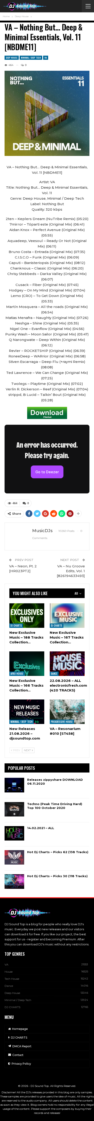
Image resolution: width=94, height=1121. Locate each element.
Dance (54, 673)
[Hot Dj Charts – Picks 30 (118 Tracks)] (14, 881)
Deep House (11, 57)
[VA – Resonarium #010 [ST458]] (67, 711)
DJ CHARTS (16, 625)
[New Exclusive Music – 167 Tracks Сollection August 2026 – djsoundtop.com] (67, 615)
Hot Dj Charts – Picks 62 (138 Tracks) (57, 852)
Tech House (12, 978)
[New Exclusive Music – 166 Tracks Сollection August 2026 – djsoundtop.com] (26, 663)
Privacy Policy (21, 1063)
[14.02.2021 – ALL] (14, 833)
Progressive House (62, 722)
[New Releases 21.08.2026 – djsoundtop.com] (26, 711)
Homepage (20, 1029)
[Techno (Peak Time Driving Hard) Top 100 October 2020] (14, 809)
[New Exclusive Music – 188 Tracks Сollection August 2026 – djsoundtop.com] (26, 615)
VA (45, 57)
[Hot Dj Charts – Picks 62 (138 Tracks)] (14, 857)
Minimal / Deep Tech (31, 57)
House (9, 971)
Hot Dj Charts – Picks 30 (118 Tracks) (57, 876)
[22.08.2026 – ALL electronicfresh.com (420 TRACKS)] (67, 663)
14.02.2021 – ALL (40, 828)
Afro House (17, 673)
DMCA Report (21, 1046)
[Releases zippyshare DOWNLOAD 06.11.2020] (14, 785)
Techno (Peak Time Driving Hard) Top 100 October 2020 (54, 806)
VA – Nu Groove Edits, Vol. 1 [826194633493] (71, 571)
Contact (18, 1055)
